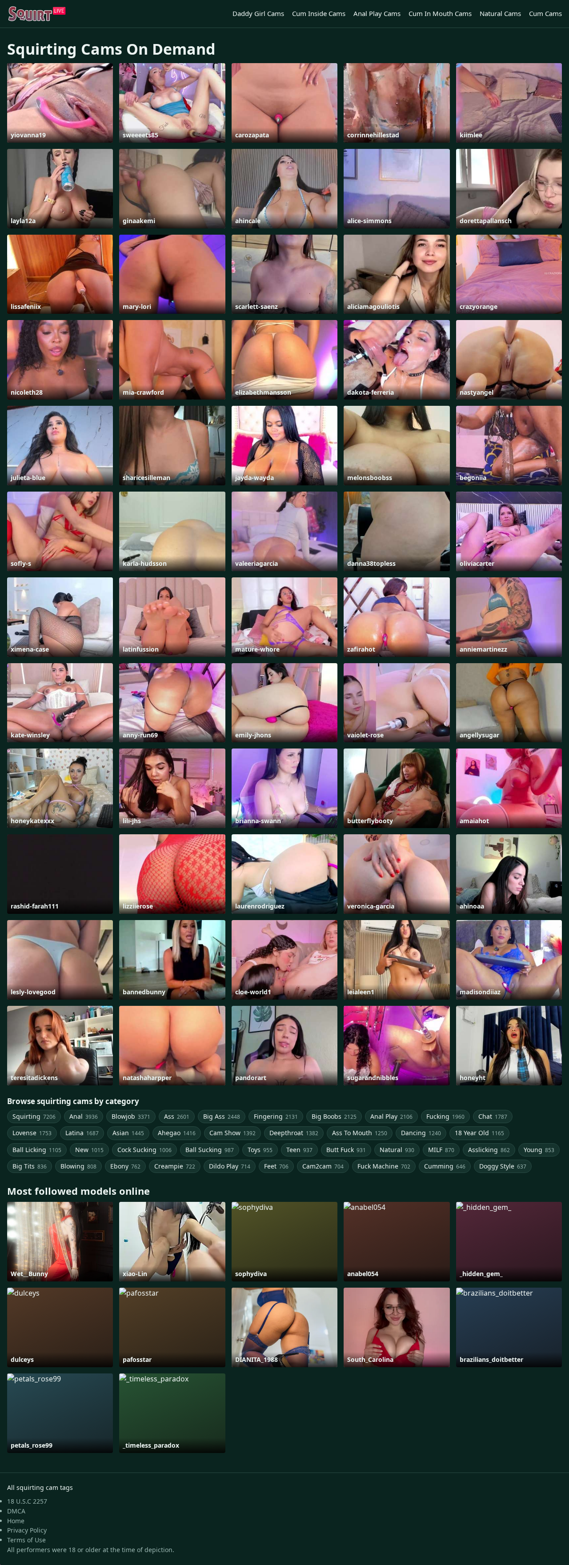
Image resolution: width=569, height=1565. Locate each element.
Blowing (78, 1166)
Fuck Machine (383, 1166)
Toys (260, 1149)
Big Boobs (334, 1116)
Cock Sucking (144, 1149)
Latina (82, 1133)
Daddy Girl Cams (258, 13)
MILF (441, 1149)
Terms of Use (26, 1540)
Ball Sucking (209, 1149)
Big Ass (221, 1116)
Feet (276, 1166)
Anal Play (391, 1116)
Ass (176, 1116)
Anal (83, 1116)
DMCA (16, 1511)
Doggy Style (502, 1166)
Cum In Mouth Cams (440, 13)
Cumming (444, 1166)
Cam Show (232, 1133)
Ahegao (177, 1133)
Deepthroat (293, 1133)
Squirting (34, 1116)
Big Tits (29, 1166)
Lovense (32, 1133)
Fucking (445, 1116)
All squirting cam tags (40, 1487)
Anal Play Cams (377, 13)
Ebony (125, 1166)
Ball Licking (36, 1149)
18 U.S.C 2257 (27, 1501)
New (89, 1149)
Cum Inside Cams (318, 13)
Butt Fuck (346, 1149)
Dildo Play (229, 1166)
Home (15, 1521)
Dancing (421, 1133)
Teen (299, 1149)
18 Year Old (479, 1133)
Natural (397, 1149)
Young (539, 1149)
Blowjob (131, 1116)
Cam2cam (323, 1166)
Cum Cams (545, 13)
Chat (492, 1116)
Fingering (276, 1116)
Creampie (174, 1166)
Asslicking (489, 1149)
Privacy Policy (27, 1530)
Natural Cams (500, 13)
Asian (128, 1133)
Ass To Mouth (359, 1133)
